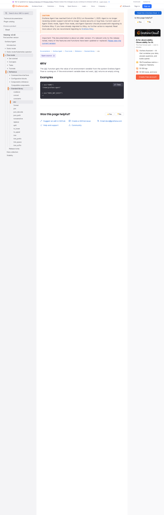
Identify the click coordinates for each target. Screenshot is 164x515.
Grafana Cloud (37, 6)
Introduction (11, 45)
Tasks (11, 65)
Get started (13, 58)
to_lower (16, 129)
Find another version (11, 37)
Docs (93, 6)
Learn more (103, 2)
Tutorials (12, 68)
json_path (17, 115)
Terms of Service (35, 2)
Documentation (45, 51)
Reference (78, 51)
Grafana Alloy (87, 29)
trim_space (17, 142)
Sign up (147, 6)
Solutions (50, 6)
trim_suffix (17, 145)
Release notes (14, 149)
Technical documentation (13, 18)
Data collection (12, 152)
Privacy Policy (48, 2)
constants (17, 99)
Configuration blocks (19, 78)
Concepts (12, 62)
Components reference (19, 82)
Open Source (72, 6)
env (14, 102)
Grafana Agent (57, 51)
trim (14, 135)
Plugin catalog (9, 21)
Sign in (137, 6)
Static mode (11, 48)
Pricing (61, 6)
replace (16, 122)
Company (102, 6)
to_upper (16, 132)
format (16, 105)
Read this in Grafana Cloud (147, 13)
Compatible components (20, 85)
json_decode (18, 112)
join (14, 109)
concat (16, 95)
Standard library (89, 51)
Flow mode (68, 51)
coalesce (16, 92)
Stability (10, 155)
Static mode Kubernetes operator (19, 52)
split (15, 125)
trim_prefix (17, 139)
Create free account (148, 77)
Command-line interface (20, 75)
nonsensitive (18, 119)
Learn (84, 6)
